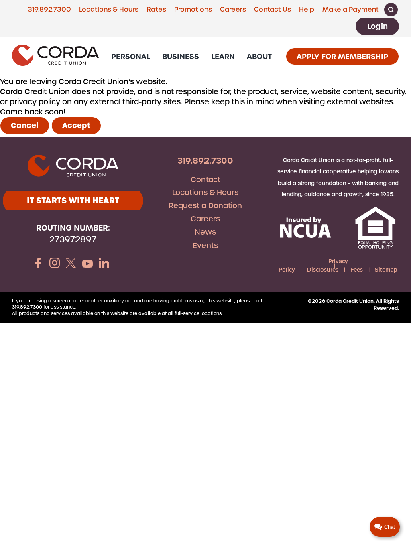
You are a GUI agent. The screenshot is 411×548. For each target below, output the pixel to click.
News (205, 232)
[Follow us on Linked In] (104, 264)
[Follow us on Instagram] (54, 264)
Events (205, 245)
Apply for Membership (342, 56)
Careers (233, 9)
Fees (356, 269)
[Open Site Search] (391, 9)
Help (306, 9)
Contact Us (272, 9)
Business (180, 56)
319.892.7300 (49, 9)
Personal (130, 56)
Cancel (25, 125)
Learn (223, 56)
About (259, 56)
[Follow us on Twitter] (71, 264)
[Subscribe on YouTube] (87, 264)
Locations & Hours (108, 9)
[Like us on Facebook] (38, 264)
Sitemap (386, 269)
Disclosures (322, 269)
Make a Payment (350, 9)
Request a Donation (205, 205)
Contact (205, 179)
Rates (156, 9)
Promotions (193, 9)
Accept (76, 125)
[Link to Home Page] (55, 56)
